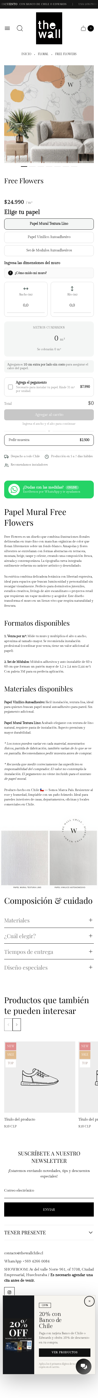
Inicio (26, 54)
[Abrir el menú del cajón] (7, 28)
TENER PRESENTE (25, 1232)
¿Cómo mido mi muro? (31, 273)
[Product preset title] (39, 1077)
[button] (24, 166)
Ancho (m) (25, 294)
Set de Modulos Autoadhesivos (49, 250)
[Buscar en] (20, 28)
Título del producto (19, 1119)
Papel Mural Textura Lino (49, 224)
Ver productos (65, 1352)
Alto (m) (72, 294)
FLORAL (43, 54)
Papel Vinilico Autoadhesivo (49, 237)
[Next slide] (17, 1024)
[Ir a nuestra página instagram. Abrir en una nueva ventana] (9, 1292)
